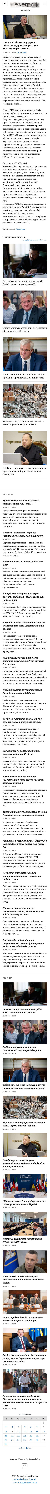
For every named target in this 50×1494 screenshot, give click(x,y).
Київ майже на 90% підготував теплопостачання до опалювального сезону (23, 1279)
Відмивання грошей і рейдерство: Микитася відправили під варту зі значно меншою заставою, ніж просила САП (25, 1400)
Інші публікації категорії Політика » (34, 240)
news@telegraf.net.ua (25, 1479)
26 (24, 1440)
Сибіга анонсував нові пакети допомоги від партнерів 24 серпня (25, 329)
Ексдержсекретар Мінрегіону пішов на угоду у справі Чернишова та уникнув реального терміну (24, 1358)
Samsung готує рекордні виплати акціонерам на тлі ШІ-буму (21, 752)
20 (31, 1435)
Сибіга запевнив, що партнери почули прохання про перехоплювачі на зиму (23, 376)
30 (6, 1444)
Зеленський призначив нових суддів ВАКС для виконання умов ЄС (23, 282)
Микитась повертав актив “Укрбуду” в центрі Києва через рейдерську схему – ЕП (25, 843)
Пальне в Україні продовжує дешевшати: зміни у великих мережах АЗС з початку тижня (24, 911)
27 (31, 1440)
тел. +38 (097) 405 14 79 (25, 1482)
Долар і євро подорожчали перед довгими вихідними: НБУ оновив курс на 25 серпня (23, 596)
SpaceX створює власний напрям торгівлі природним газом (21, 502)
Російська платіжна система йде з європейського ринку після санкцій (22, 720)
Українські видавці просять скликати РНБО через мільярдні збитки (23, 423)
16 (6, 1435)
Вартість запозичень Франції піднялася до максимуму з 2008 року (23, 534)
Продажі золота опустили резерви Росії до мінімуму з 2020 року (22, 691)
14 (37, 1431)
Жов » (28, 1448)
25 (18, 1440)
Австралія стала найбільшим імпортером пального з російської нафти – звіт (22, 876)
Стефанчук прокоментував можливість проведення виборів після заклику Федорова (24, 471)
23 (6, 1440)
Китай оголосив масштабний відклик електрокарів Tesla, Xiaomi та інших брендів (24, 625)
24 (12, 1440)
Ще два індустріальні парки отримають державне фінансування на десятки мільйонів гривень (23, 943)
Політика (22, 52)
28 (37, 1440)
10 (12, 1431)
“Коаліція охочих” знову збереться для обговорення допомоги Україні (24, 1202)
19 (24, 1435)
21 (37, 1435)
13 (31, 1431)
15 (43, 1431)
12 (24, 1431)
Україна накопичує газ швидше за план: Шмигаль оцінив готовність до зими (25, 813)
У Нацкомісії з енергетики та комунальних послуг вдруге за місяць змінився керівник (23, 779)
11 (18, 1431)
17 (12, 1435)
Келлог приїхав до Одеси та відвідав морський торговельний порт (23, 1319)
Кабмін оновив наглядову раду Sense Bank (23, 563)
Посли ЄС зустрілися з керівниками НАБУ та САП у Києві (22, 1240)
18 (18, 1435)
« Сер (21, 1448)
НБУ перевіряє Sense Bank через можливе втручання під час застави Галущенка (23, 660)
